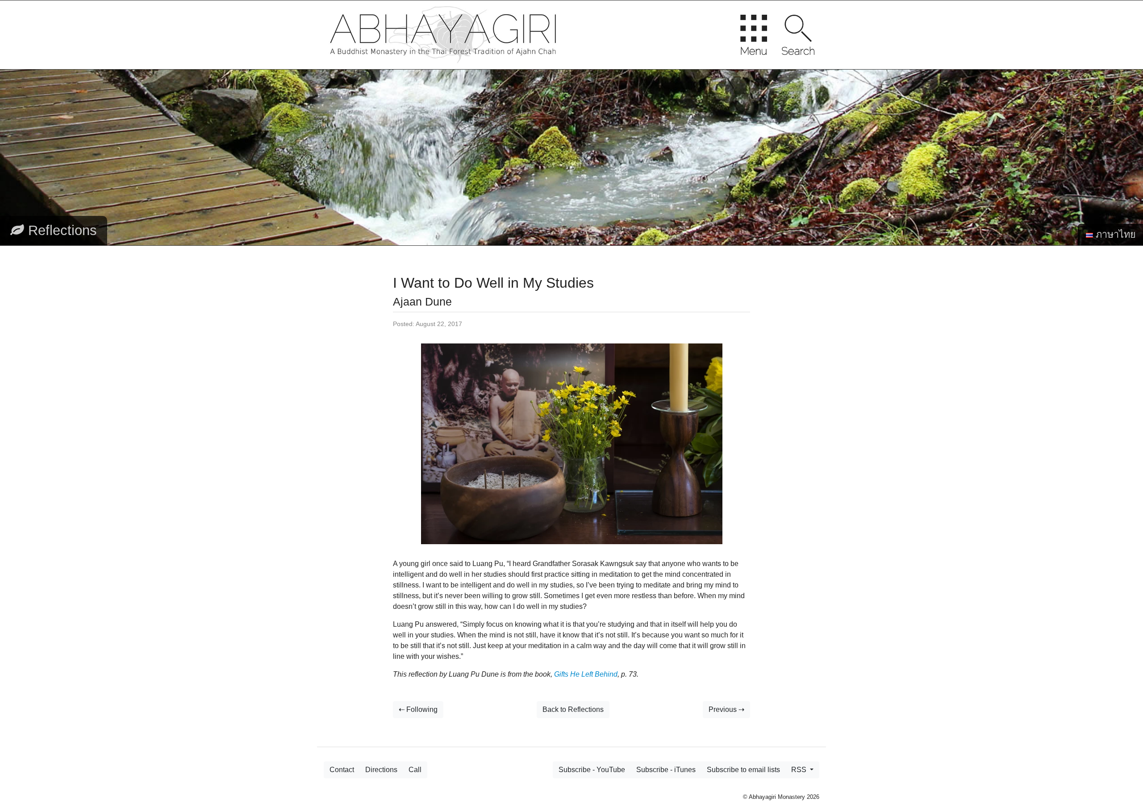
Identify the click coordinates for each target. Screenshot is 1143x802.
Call (415, 769)
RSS (799, 769)
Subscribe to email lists (743, 769)
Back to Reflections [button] (573, 709)
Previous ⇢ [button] (726, 709)
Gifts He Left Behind (585, 674)
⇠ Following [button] (418, 709)
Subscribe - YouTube (592, 769)
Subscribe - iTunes (666, 769)
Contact (342, 769)
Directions (381, 769)
